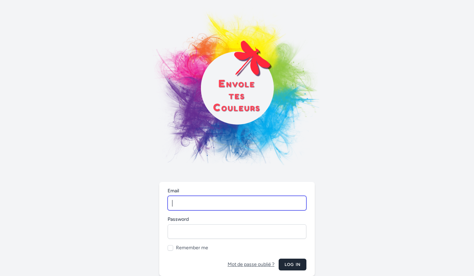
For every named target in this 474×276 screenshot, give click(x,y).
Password (178, 219)
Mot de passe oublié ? (251, 264)
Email (173, 191)
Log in (293, 264)
